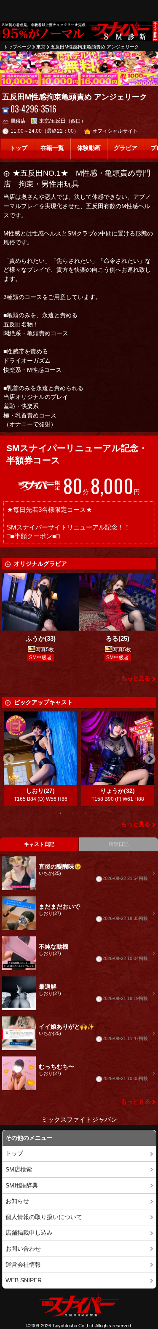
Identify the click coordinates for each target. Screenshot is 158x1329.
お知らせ (17, 1201)
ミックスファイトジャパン (79, 1119)
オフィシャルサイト (115, 131)
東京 (41, 46)
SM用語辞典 (21, 1185)
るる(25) (117, 638)
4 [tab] (98, 812)
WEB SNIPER (23, 1280)
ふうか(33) (41, 638)
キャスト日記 (39, 844)
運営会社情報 (23, 1265)
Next (150, 759)
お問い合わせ (23, 1249)
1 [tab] (60, 812)
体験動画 (89, 148)
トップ (18, 148)
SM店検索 (18, 1169)
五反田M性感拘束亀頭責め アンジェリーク (95, 46)
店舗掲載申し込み (29, 1233)
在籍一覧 (52, 148)
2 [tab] (73, 812)
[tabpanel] (40, 758)
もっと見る (135, 678)
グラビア (125, 148)
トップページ (17, 46)
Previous (8, 759)
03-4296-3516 (33, 109)
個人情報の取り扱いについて (43, 1217)
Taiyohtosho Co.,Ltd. (73, 1325)
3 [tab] (85, 812)
